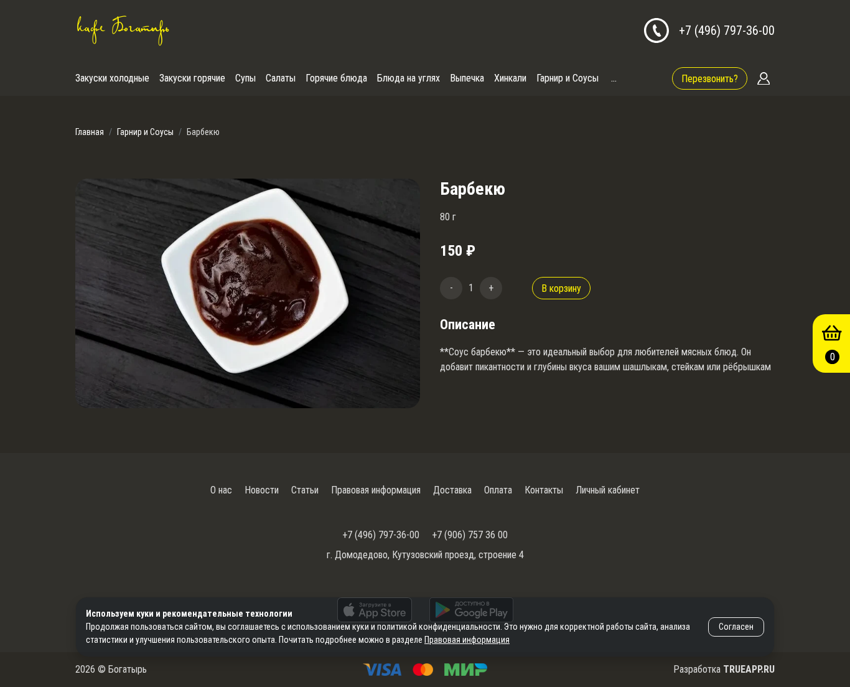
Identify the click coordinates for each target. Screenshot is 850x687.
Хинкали (510, 78)
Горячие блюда (336, 78)
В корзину (561, 288)
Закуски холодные (112, 78)
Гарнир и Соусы (567, 78)
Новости (262, 490)
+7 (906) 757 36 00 (470, 535)
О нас (221, 490)
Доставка (452, 490)
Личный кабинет (608, 490)
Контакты (544, 490)
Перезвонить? (709, 79)
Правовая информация (376, 490)
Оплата (498, 490)
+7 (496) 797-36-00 (727, 30)
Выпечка (467, 78)
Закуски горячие (192, 78)
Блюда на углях (408, 78)
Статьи (305, 490)
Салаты (281, 78)
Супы (245, 78)
